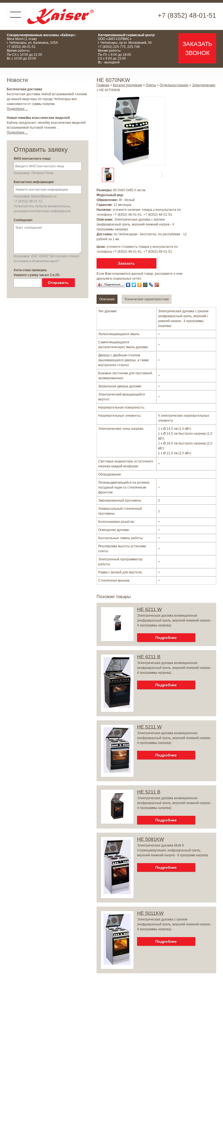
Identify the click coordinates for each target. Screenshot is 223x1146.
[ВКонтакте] (128, 284)
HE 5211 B (148, 792)
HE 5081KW (150, 839)
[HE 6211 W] (117, 636)
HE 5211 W (149, 727)
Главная (103, 85)
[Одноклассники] (140, 284)
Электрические (203, 85)
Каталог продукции (127, 85)
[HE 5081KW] (117, 893)
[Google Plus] (157, 284)
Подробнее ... (17, 109)
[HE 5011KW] (117, 964)
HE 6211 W (149, 609)
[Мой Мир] (145, 284)
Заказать (126, 263)
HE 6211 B (148, 656)
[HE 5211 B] (117, 818)
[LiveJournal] (151, 284)
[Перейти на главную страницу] (60, 16)
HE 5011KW (150, 913)
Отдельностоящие (174, 85)
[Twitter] (134, 284)
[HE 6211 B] (117, 707)
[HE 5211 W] (117, 772)
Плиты (151, 85)
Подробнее (166, 637)
